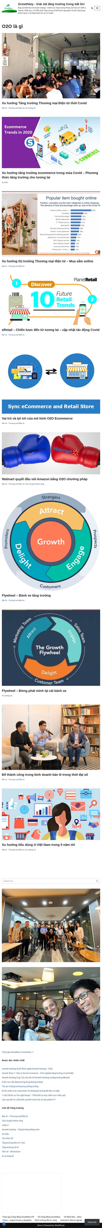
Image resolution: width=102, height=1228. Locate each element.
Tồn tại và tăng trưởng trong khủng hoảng (20, 1086)
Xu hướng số (30, 108)
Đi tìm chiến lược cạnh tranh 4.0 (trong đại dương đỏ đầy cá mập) (31, 1091)
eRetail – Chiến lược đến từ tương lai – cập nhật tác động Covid (51, 330)
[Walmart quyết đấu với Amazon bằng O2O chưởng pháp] (51, 453)
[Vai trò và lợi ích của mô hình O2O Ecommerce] (51, 379)
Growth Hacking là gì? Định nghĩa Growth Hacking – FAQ (27, 1069)
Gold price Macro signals (71, 1220)
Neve (39, 1225)
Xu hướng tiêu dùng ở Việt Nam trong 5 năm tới (38, 845)
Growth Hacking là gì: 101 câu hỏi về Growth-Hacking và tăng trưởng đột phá (36, 1078)
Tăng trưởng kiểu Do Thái (13, 1143)
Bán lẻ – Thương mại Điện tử (15, 1116)
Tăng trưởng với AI (10, 1147)
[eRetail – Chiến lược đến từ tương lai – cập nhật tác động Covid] (51, 300)
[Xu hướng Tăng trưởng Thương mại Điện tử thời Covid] (51, 65)
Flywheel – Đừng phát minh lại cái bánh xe (34, 691)
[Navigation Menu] (97, 8)
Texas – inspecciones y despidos (16, 1220)
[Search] (92, 8)
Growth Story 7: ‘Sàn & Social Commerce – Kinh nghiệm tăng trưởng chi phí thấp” (38, 1073)
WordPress (60, 1225)
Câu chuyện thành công (34, 484)
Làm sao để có (8, 1100)
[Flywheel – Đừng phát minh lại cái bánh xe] (51, 647)
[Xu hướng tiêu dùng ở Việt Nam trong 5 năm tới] (51, 814)
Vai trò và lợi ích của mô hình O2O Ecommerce (37, 418)
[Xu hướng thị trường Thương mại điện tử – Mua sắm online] (51, 224)
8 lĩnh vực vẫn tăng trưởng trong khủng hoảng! (22, 1082)
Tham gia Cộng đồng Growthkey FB (18, 1217)
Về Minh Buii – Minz (72, 1217)
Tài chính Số (7, 1138)
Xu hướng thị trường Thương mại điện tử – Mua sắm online (47, 261)
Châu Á (5, 1125)
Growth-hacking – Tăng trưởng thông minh (20, 1129)
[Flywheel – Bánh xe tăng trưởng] (51, 542)
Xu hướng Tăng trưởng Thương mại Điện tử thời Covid (44, 103)
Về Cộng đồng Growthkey (49, 1217)
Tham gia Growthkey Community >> (17, 1052)
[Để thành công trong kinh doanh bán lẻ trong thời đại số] (51, 737)
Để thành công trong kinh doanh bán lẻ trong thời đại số (45, 774)
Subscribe (92, 1222)
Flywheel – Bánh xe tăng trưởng (26, 595)
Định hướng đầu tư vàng (46, 1220)
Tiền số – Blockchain (11, 1152)
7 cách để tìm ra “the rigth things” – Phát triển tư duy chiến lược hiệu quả (33, 1095)
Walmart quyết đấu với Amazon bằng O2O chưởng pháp (44, 479)
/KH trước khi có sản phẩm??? (41, 1100)
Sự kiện (5, 182)
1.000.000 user (21, 1100)
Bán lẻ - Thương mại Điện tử (13, 108)
